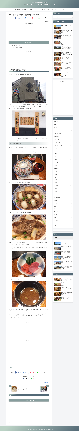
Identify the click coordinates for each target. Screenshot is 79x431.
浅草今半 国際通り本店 (16, 45)
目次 (28, 42)
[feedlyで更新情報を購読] (31, 379)
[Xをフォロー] (26, 379)
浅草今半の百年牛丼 (17, 47)
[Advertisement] (29, 31)
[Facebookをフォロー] (29, 379)
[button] (46, 18)
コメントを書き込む (28, 400)
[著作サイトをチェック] (24, 379)
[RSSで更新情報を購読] (34, 379)
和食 (10, 367)
